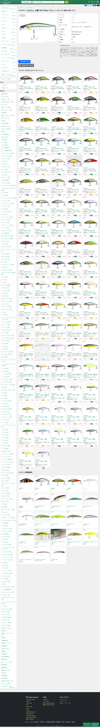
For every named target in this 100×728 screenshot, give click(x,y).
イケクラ (4, 209)
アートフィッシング (7, 203)
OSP (3, 120)
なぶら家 (4, 145)
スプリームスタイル (7, 338)
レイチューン (5, 595)
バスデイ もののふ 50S (24, 210)
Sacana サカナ (5, 126)
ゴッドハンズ (5, 290)
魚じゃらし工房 (5, 683)
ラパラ (4, 562)
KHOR (4, 112)
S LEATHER (5, 123)
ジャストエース (5, 330)
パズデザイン (5, 445)
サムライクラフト (6, 298)
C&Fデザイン (5, 99)
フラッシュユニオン (7, 472)
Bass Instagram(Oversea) (49, 704)
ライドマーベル (6, 544)
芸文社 (3, 672)
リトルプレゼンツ (6, 573)
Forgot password (29, 713)
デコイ (4, 387)
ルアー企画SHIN (6, 589)
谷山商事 (4, 675)
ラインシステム (6, 551)
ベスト (8, 65)
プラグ (8, 18)
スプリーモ (5, 340)
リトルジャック (6, 570)
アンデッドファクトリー (8, 198)
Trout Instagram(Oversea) (49, 703)
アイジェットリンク (7, 153)
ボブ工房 (4, 506)
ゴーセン (4, 293)
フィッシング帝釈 (6, 459)
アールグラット (5, 206)
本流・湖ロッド (8, 8)
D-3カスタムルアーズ (7, 101)
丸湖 (3, 630)
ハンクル (4, 429)
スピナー (8, 28)
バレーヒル (4, 440)
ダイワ (4, 357)
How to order (29, 703)
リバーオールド (5, 576)
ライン (8, 32)
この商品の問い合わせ (26, 65)
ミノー (25, 7)
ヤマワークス (5, 536)
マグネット (5, 515)
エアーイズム (5, 222)
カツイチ (4, 244)
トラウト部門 (46, 701)
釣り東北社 (4, 678)
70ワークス (4, 96)
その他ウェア (8, 71)
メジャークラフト (6, 528)
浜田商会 (4, 667)
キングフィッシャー (7, 264)
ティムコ (4, 368)
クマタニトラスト (6, 270)
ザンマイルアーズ (6, 309)
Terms (27, 708)
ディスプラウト (6, 382)
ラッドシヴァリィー (7, 557)
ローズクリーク (5, 614)
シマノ (4, 314)
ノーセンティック (6, 417)
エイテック (5, 227)
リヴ (3, 584)
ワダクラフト (5, 620)
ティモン (5, 371)
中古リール (5, 87)
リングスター (5, 581)
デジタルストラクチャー (8, 390)
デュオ (4, 398)
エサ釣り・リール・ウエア (65, 703)
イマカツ (4, 214)
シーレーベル (6, 322)
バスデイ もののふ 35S (24, 87)
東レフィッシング (6, 662)
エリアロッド (8, 15)
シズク (3, 312)
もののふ (73, 22)
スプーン (8, 22)
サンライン (5, 304)
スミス (4, 343)
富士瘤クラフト (5, 643)
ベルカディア (5, 496)
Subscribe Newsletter (30, 715)
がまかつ (4, 137)
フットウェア (8, 61)
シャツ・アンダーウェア (8, 58)
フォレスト (5, 467)
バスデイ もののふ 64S (89, 271)
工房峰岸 (4, 654)
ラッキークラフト (7, 554)
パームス (4, 448)
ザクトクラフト (6, 306)
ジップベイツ (5, 324)
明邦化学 (4, 659)
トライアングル (6, 400)
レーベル (4, 606)
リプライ (4, 578)
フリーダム (4, 475)
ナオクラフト (5, 406)
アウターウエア (8, 55)
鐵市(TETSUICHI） (7, 681)
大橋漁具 (4, 640)
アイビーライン (6, 156)
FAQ (27, 704)
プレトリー (5, 488)
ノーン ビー (5, 419)
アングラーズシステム (8, 185)
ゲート (4, 282)
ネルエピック (5, 411)
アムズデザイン (6, 172)
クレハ (4, 279)
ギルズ (4, 267)
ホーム (18, 7)
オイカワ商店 (5, 233)
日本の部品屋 (5, 656)
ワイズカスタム (6, 617)
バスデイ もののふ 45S (73, 128)
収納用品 (8, 48)
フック (8, 35)
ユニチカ (4, 542)
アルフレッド (5, 177)
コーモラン (5, 287)
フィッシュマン (5, 456)
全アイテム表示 (6, 79)
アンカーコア (5, 183)
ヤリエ (4, 539)
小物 (8, 38)
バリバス (4, 437)
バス (86, 5)
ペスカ (4, 504)
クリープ (4, 277)
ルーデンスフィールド (7, 592)
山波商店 (4, 645)
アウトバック (5, 158)
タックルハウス (6, 354)
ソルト (94, 5)
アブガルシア (5, 166)
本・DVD (8, 52)
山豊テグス (5, 648)
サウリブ (4, 296)
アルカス (4, 174)
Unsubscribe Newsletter (31, 717)
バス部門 (45, 699)
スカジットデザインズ (7, 335)
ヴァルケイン (6, 622)
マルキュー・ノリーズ (8, 517)
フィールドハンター (7, 462)
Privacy (27, 710)
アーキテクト (5, 200)
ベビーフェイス (5, 493)
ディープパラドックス (8, 384)
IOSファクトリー (6, 110)
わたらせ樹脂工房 (6, 150)
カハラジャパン (5, 246)
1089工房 (4, 93)
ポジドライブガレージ (7, 509)
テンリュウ (5, 376)
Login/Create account (30, 712)
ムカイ (4, 523)
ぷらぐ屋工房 (5, 147)
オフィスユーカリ (7, 238)
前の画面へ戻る (25, 61)
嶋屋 (3, 651)
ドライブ (4, 403)
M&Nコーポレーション (7, 115)
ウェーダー (8, 68)
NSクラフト (5, 118)
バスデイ (4, 435)
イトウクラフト (6, 211)
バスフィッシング (63, 699)
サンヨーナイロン (6, 301)
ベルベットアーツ (6, 498)
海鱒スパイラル (5, 670)
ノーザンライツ (6, 414)
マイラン (4, 512)
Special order (29, 706)
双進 (3, 637)
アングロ (4, 195)
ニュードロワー (6, 409)
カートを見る (87, 724)
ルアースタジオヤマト (7, 586)
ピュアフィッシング (7, 454)
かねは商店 (5, 134)
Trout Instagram (30, 719)
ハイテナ (4, 422)
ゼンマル (4, 346)
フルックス (4, 481)
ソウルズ (4, 349)
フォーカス (5, 470)
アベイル (4, 169)
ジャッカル (4, 332)
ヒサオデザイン (5, 451)
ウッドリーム (5, 219)
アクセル (4, 161)
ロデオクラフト (6, 609)
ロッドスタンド (8, 42)
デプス (4, 392)
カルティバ (5, 253)
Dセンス (4, 104)
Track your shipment (30, 699)
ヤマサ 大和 (5, 533)
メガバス (4, 525)
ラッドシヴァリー (6, 559)
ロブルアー (5, 611)
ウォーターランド (7, 217)
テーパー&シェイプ (6, 379)
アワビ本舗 (5, 180)
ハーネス (4, 432)
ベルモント (4, 501)
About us (28, 701)
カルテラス (5, 256)
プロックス (4, 490)
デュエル (4, 395)
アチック (4, 164)
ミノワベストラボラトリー (8, 520)
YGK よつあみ (5, 129)
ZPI (3, 131)
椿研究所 (4, 664)
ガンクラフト (5, 259)
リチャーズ (4, 568)
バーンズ (4, 443)
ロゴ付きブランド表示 (8, 687)
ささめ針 (4, 139)
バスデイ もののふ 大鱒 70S (42, 333)
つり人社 (4, 142)
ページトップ (95, 724)
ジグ (8, 25)
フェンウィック (5, 464)
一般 (98, 5)
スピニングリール (8, 75)
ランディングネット (8, 45)
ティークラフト (6, 373)
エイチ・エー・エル (7, 225)
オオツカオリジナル (7, 236)
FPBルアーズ (6, 107)
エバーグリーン (6, 230)
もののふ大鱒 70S (81, 22)
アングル (4, 192)
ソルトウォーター (63, 701)
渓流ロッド (8, 12)
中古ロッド (5, 85)
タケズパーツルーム (7, 351)
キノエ (4, 261)
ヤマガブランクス (6, 531)
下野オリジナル (6, 628)
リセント (4, 565)
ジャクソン (5, 327)
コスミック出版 (5, 285)
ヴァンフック (6, 625)
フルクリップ (5, 478)
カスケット (5, 241)
